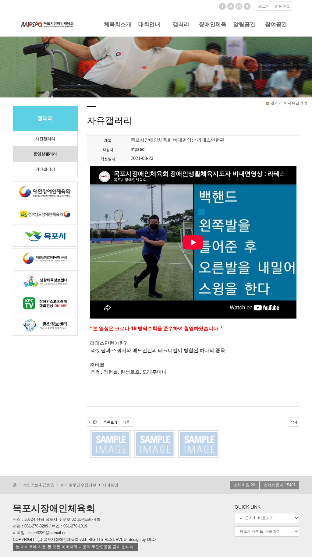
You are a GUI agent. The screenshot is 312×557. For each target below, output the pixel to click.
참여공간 (276, 24)
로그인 (264, 6)
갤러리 (181, 24)
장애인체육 (212, 24)
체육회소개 (117, 24)
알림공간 (244, 24)
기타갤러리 (45, 169)
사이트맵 (110, 485)
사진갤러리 (45, 138)
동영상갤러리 (45, 154)
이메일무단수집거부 (78, 485)
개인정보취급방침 (39, 485)
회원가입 (283, 6)
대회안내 (149, 24)
